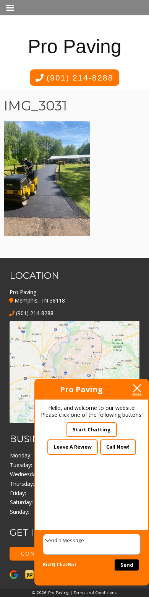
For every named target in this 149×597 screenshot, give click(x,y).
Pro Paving (74, 46)
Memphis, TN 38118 (39, 300)
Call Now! (118, 446)
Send (126, 564)
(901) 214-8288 (78, 77)
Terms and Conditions (95, 592)
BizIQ (49, 564)
